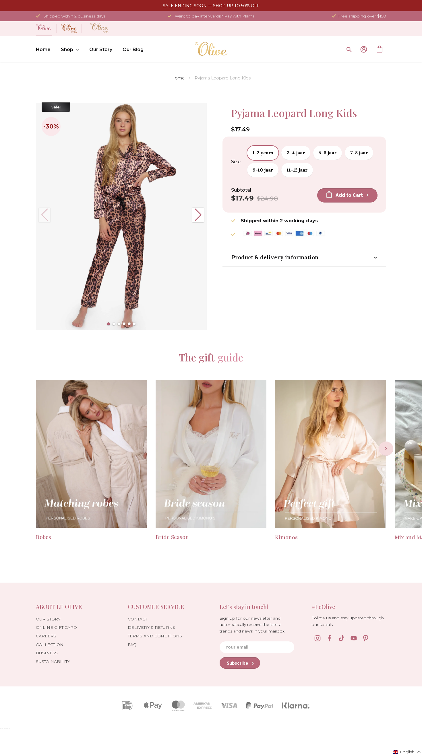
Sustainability (53, 661)
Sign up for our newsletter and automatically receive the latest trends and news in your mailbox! (252, 625)
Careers (46, 636)
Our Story (100, 49)
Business (47, 652)
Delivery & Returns (151, 627)
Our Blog (133, 49)
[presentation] (386, 448)
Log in (364, 49)
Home (43, 49)
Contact (137, 619)
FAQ (132, 644)
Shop (67, 49)
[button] (108, 323)
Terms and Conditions (155, 636)
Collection (49, 644)
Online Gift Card (56, 627)
